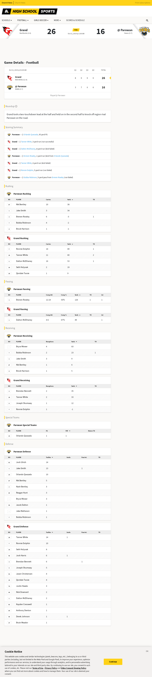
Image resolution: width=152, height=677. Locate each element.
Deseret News (7, 2)
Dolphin (23, 249)
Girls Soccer (40, 20)
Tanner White (26, 141)
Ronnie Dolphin (27, 170)
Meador (22, 622)
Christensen (24, 573)
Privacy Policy (51, 668)
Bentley (21, 204)
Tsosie (22, 273)
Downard (22, 592)
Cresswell (24, 604)
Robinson (23, 222)
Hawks (22, 586)
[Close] (147, 651)
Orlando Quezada (31, 134)
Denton (23, 610)
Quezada (24, 435)
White (22, 255)
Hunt (22, 492)
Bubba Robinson (30, 177)
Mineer (21, 346)
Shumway (24, 403)
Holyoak (22, 267)
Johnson (23, 616)
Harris (21, 555)
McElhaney (24, 261)
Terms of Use (37, 668)
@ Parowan (124, 30)
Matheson (23, 511)
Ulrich (21, 462)
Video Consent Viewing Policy (73, 668)
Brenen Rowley (29, 156)
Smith (21, 210)
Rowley (23, 216)
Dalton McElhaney (28, 149)
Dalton (22, 505)
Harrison (22, 228)
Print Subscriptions (142, 2)
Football (22, 20)
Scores (75, 20)
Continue (113, 661)
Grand (23, 30)
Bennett (23, 391)
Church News (20, 2)
